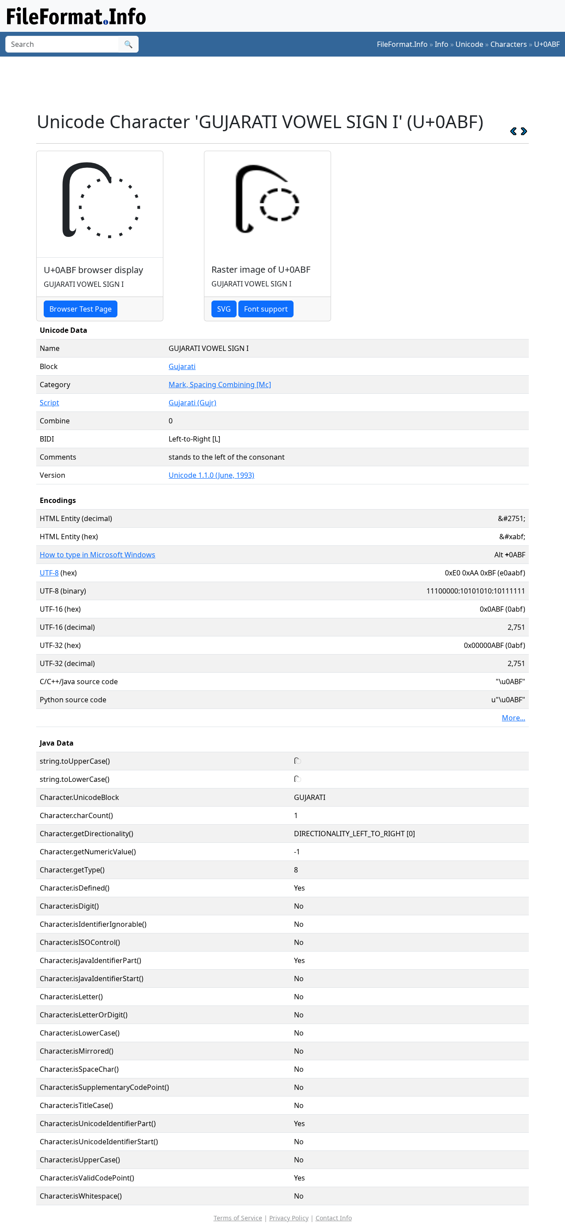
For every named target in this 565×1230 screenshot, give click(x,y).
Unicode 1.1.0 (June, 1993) (211, 475)
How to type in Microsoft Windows (97, 555)
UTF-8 (49, 573)
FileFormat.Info (402, 44)
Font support (266, 309)
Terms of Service (238, 1218)
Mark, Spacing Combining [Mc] (220, 384)
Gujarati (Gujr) (192, 402)
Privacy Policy (289, 1218)
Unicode (469, 44)
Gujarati (182, 366)
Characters (508, 44)
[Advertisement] (287, 83)
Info (441, 44)
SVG (224, 309)
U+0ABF (547, 44)
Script (49, 402)
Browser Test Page (80, 309)
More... (513, 718)
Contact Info (334, 1218)
